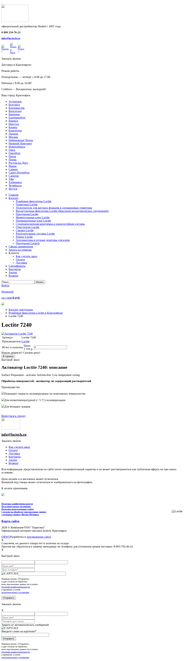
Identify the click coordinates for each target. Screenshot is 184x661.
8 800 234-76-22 (10, 32)
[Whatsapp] (5, 48)
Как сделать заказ (19, 447)
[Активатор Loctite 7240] (17, 333)
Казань (13, 127)
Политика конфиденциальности (17, 504)
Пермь (13, 159)
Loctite (25, 341)
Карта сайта (10, 521)
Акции (13, 459)
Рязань (13, 166)
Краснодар (15, 130)
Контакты (15, 456)
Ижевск (13, 120)
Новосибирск (17, 146)
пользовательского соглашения (15, 592)
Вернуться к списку (13, 415)
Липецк (13, 133)
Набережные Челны (21, 140)
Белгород (14, 104)
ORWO (5, 536)
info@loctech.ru (10, 38)
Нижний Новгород (20, 143)
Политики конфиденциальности (15, 587)
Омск (12, 149)
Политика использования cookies (17, 509)
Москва (13, 136)
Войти (5, 285)
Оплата (13, 450)
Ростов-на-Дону (18, 162)
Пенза (12, 156)
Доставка (14, 453)
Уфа (11, 179)
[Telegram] (21, 48)
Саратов (14, 175)
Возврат (14, 463)
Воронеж (14, 114)
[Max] (13, 48)
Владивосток (17, 107)
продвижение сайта (39, 536)
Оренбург (14, 153)
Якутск (13, 188)
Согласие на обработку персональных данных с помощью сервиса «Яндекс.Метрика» (23, 513)
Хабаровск (15, 182)
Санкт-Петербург (19, 172)
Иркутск (14, 124)
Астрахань (15, 101)
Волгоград (15, 111)
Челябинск (15, 185)
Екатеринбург (17, 117)
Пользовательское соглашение (16, 506)
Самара (13, 169)
